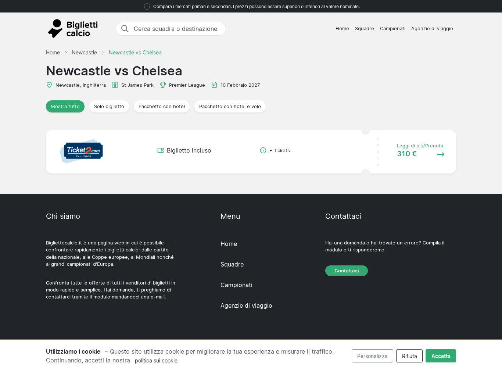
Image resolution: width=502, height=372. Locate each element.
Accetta (441, 356)
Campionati (392, 28)
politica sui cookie (156, 360)
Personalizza (372, 356)
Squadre (364, 28)
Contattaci (346, 270)
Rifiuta (409, 356)
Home (342, 28)
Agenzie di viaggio (432, 28)
